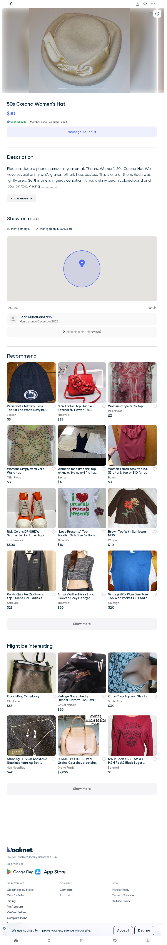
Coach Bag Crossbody (23, 696)
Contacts (66, 889)
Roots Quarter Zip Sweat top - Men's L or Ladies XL (25, 596)
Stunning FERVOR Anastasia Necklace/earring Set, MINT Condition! (27, 763)
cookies (29, 930)
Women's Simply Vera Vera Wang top (25, 471)
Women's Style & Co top (125, 406)
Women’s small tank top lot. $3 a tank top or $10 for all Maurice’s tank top (128, 472)
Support (65, 895)
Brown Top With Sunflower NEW (127, 533)
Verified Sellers (16, 912)
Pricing (11, 901)
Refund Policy (121, 901)
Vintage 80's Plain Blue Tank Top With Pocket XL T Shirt (128, 596)
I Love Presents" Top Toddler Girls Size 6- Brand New (77, 535)
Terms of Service (123, 895)
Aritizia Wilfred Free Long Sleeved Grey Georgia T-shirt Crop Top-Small (76, 598)
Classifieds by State (20, 889)
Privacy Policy (120, 889)
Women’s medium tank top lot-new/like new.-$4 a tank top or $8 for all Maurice (78, 472)
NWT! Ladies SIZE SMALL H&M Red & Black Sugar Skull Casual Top (126, 763)
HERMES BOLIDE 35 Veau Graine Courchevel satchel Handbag (77, 763)
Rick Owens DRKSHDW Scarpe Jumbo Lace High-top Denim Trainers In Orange (26, 537)
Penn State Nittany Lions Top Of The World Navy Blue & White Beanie (27, 410)
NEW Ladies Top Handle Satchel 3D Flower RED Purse (75, 410)
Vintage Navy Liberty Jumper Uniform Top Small (76, 698)
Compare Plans (17, 918)
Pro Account (15, 906)
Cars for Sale (15, 895)
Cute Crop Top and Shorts (127, 696)
